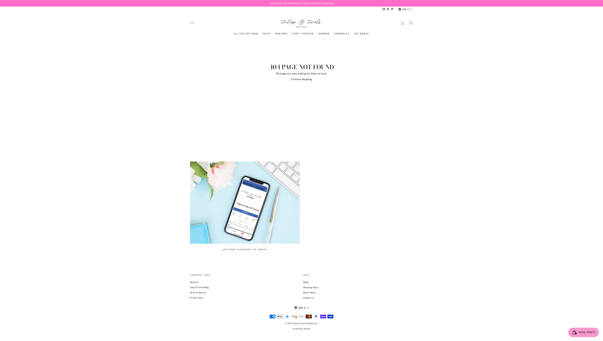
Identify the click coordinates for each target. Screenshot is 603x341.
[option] (301, 3)
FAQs (305, 282)
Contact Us (308, 297)
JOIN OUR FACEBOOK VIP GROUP (245, 249)
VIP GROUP (361, 33)
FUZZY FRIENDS (302, 33)
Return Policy (309, 292)
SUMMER (324, 33)
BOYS (267, 33)
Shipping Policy (310, 287)
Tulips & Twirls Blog (199, 287)
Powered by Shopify (301, 328)
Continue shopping (301, 79)
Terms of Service (198, 292)
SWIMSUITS (341, 33)
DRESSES (281, 33)
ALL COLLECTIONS (246, 33)
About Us (194, 282)
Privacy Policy (197, 297)
